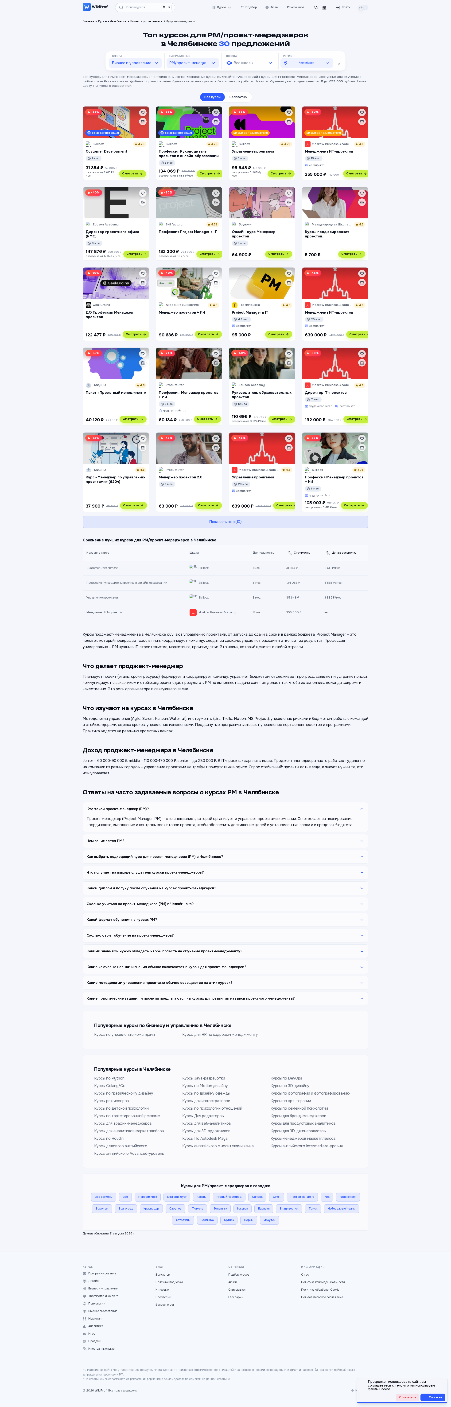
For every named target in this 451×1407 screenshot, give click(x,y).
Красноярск (348, 1197)
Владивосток (289, 1208)
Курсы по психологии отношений (212, 1108)
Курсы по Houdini (109, 1138)
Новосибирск (147, 1197)
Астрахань (183, 1220)
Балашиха (207, 1220)
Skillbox (203, 568)
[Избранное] (316, 7)
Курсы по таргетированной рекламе (127, 1115)
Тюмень (197, 1208)
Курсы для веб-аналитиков (206, 1123)
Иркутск (269, 1220)
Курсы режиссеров (111, 1100)
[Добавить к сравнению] (143, 121)
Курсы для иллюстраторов (206, 1100)
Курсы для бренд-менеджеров (298, 1115)
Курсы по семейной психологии (299, 1108)
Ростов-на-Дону (302, 1197)
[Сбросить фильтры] (339, 64)
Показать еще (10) (225, 521)
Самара (257, 1197)
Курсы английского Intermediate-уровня (307, 1145)
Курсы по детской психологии (121, 1108)
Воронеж (102, 1208)
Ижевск (242, 1208)
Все (125, 1197)
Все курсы (212, 97)
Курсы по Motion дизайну (205, 1085)
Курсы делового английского (120, 1145)
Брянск (229, 1220)
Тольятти (220, 1208)
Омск (276, 1197)
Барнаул (264, 1208)
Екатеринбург (177, 1197)
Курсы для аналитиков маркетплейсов (129, 1130)
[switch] (363, 7)
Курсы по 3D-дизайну (290, 1085)
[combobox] (135, 63)
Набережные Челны (341, 1208)
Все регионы (104, 1197)
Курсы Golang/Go (109, 1085)
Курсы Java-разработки (203, 1078)
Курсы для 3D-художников (206, 1130)
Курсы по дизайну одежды (206, 1093)
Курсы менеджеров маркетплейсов (303, 1138)
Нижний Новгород (229, 1197)
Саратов (175, 1208)
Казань (201, 1197)
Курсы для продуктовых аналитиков (303, 1123)
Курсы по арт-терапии (291, 1100)
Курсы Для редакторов (203, 1115)
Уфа (327, 1197)
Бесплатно (238, 97)
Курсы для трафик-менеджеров (123, 1123)
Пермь (248, 1220)
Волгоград (126, 1208)
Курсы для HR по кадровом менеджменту (220, 1034)
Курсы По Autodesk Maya (205, 1138)
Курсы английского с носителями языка (218, 1145)
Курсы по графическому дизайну (123, 1093)
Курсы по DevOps (286, 1078)
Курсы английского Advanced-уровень (129, 1153)
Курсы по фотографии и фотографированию (310, 1093)
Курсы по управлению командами (124, 1034)
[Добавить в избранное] (143, 112)
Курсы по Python (109, 1078)
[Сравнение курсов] (324, 7)
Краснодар (151, 1208)
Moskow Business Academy (217, 612)
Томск (313, 1208)
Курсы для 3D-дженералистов (298, 1130)
